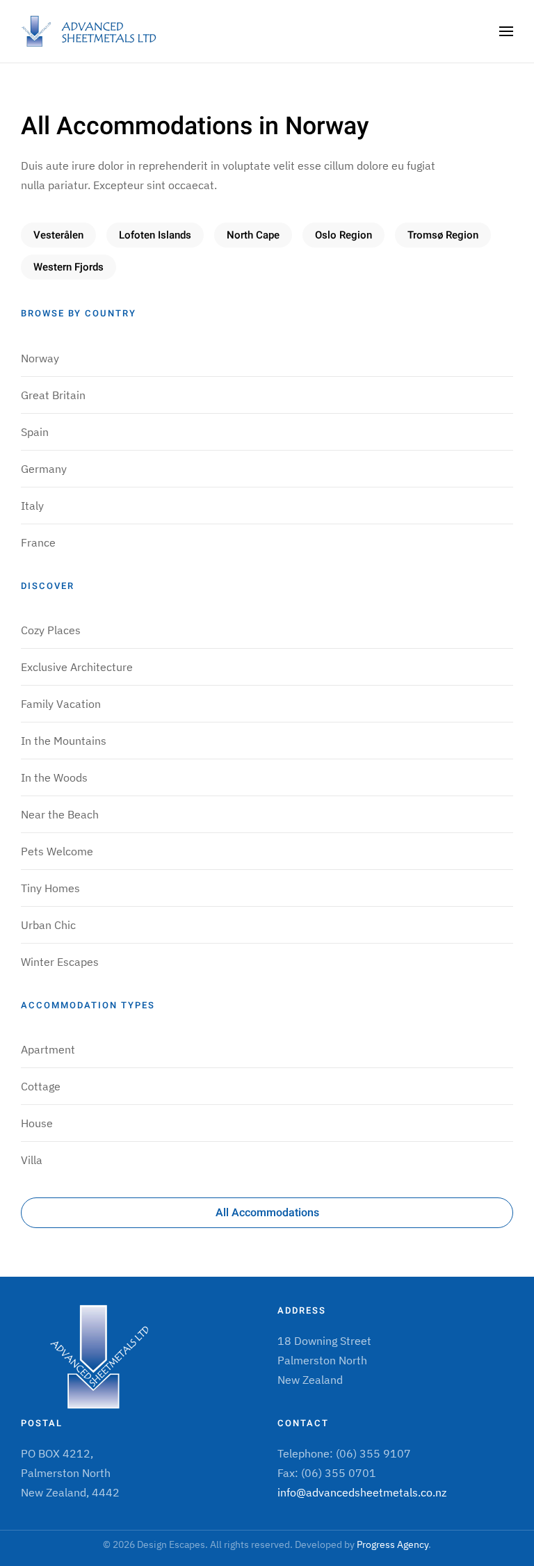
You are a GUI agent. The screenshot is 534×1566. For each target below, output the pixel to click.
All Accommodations (267, 1212)
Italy (32, 505)
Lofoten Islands (155, 235)
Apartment (48, 1049)
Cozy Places (51, 630)
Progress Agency (392, 1544)
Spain (35, 432)
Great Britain (53, 395)
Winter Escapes (60, 962)
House (37, 1123)
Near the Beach (60, 814)
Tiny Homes (50, 888)
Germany (44, 469)
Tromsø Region (442, 235)
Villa (31, 1160)
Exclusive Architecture (77, 667)
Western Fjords (68, 267)
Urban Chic (48, 925)
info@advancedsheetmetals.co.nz (361, 1492)
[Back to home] (90, 31)
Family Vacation (61, 704)
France (38, 542)
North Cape (253, 235)
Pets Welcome (57, 851)
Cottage (40, 1086)
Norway (40, 358)
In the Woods (54, 777)
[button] (506, 31)
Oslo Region (343, 235)
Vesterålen (58, 235)
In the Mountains (63, 741)
